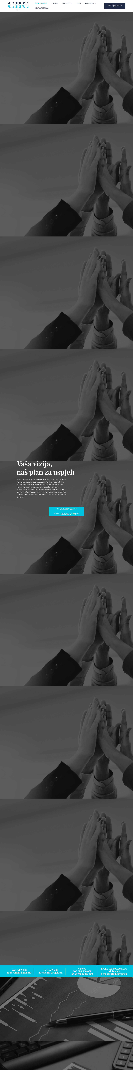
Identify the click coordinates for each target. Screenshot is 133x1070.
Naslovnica (41, 3)
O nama (54, 3)
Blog (78, 3)
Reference (90, 3)
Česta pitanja (42, 8)
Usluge (66, 3)
